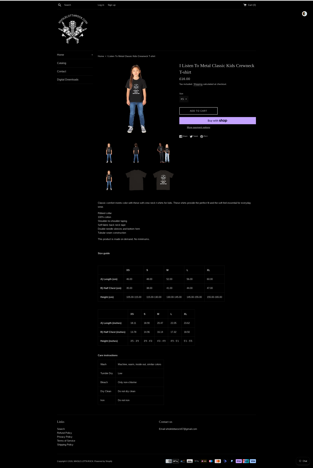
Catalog (61, 63)
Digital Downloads (67, 79)
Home (75, 54)
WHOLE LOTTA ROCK (83, 461)
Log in (101, 5)
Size (181, 94)
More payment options (198, 127)
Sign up (112, 5)
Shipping (198, 84)
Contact (61, 71)
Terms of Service (66, 440)
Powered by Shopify (103, 461)
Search (61, 429)
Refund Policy (64, 432)
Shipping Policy (65, 444)
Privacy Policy (64, 436)
